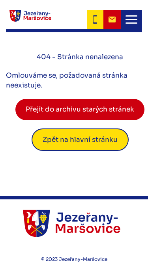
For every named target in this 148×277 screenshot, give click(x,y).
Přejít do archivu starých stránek (80, 109)
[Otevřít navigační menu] (131, 19)
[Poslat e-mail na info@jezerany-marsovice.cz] (112, 19)
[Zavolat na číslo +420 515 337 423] (95, 19)
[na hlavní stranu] (74, 223)
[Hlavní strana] (28, 19)
